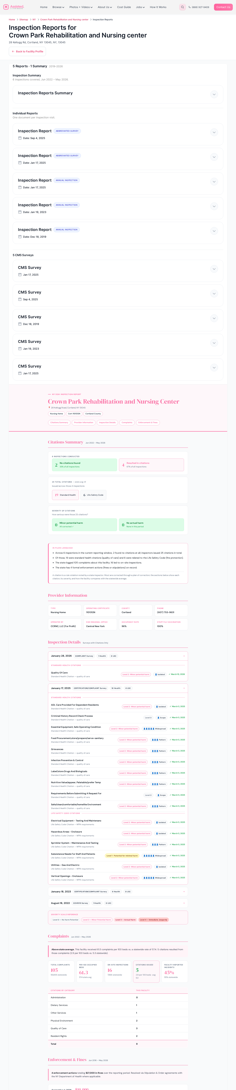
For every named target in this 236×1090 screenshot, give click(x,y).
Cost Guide (124, 7)
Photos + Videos (80, 7)
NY (34, 19)
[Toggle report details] (214, 94)
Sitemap (23, 19)
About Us (103, 7)
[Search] (182, 7)
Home (43, 7)
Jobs (139, 7)
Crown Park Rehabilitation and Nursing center (64, 19)
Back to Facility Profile (29, 51)
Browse (56, 7)
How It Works (158, 7)
